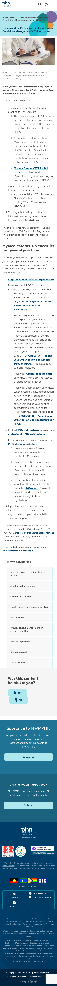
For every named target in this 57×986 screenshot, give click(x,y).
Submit (28, 805)
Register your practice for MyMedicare (31, 279)
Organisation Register (39, 373)
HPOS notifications (27, 429)
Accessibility (39, 893)
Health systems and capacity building (29, 607)
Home (5, 17)
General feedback (42, 897)
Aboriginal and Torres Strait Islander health (28, 574)
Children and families (21, 596)
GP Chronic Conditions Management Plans (31, 532)
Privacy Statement (42, 973)
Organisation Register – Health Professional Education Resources (32, 305)
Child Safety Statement (16, 977)
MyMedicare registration (22, 443)
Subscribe (28, 756)
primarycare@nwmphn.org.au (18, 550)
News (12, 17)
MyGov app (31, 488)
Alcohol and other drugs (22, 585)
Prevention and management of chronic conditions (26, 629)
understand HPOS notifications (26, 433)
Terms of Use (35, 977)
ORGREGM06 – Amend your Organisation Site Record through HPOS (33, 359)
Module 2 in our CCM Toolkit (31, 168)
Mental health (17, 617)
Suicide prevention (19, 652)
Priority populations (20, 641)
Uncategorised (17, 662)
